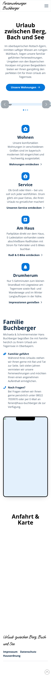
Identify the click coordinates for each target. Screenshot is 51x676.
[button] (46, 6)
